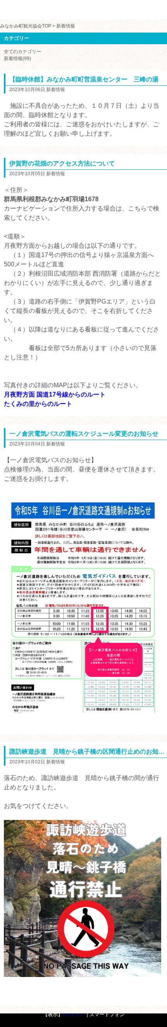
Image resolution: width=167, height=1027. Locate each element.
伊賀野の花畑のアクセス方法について (62, 163)
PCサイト (74, 1014)
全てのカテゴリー (22, 51)
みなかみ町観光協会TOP (25, 26)
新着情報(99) (17, 58)
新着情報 (65, 26)
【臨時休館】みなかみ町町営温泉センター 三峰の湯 (83, 79)
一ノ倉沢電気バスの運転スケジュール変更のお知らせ (83, 433)
